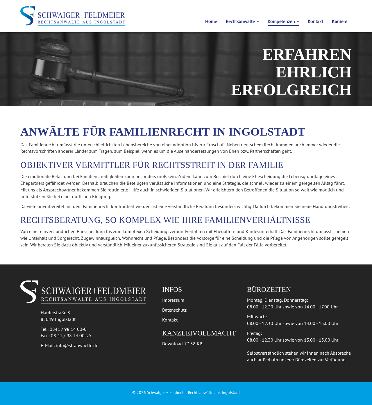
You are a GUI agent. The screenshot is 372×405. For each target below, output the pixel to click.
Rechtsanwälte (241, 21)
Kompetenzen (282, 21)
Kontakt (315, 21)
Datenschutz (174, 310)
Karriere (339, 21)
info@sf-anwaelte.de (77, 345)
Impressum (173, 300)
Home (211, 21)
